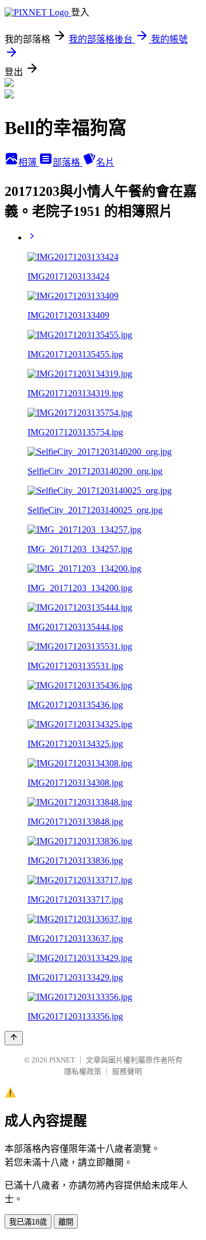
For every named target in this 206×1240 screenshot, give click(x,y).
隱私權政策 (82, 1071)
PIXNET (62, 1060)
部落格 (67, 162)
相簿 (28, 162)
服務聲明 (127, 1071)
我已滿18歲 (28, 1222)
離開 (65, 1222)
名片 (105, 162)
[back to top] (14, 1038)
